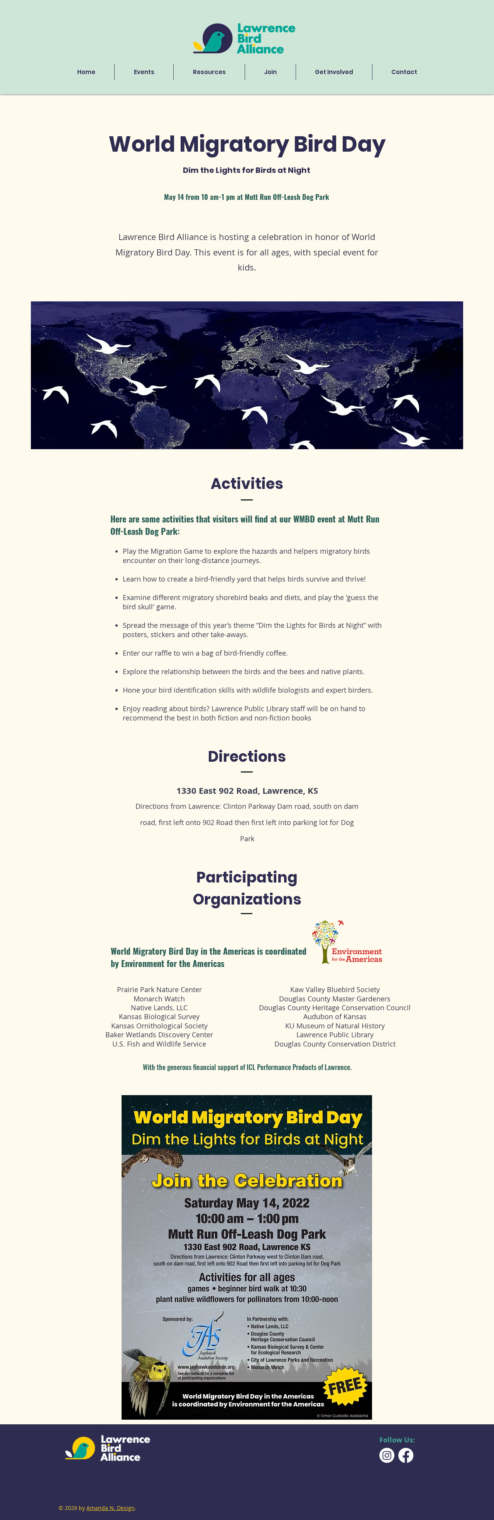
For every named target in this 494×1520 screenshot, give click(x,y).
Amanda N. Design (110, 1508)
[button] (209, 72)
